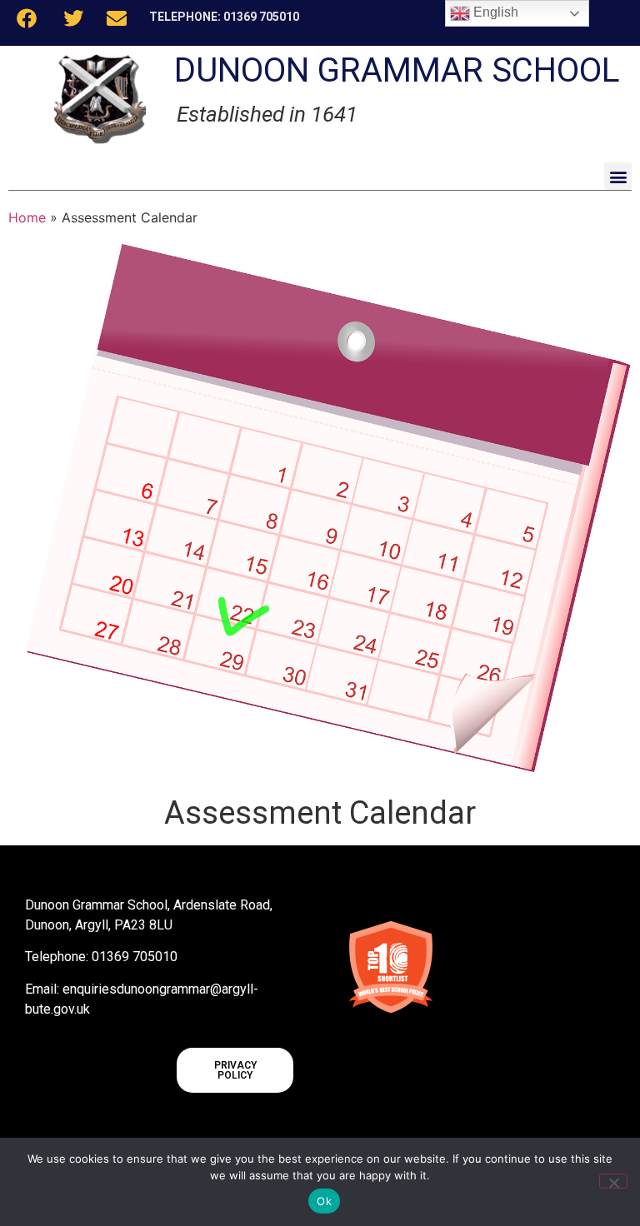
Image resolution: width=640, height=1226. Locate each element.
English (494, 12)
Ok (324, 1201)
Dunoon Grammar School (397, 70)
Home (27, 217)
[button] (618, 176)
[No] (613, 1181)
